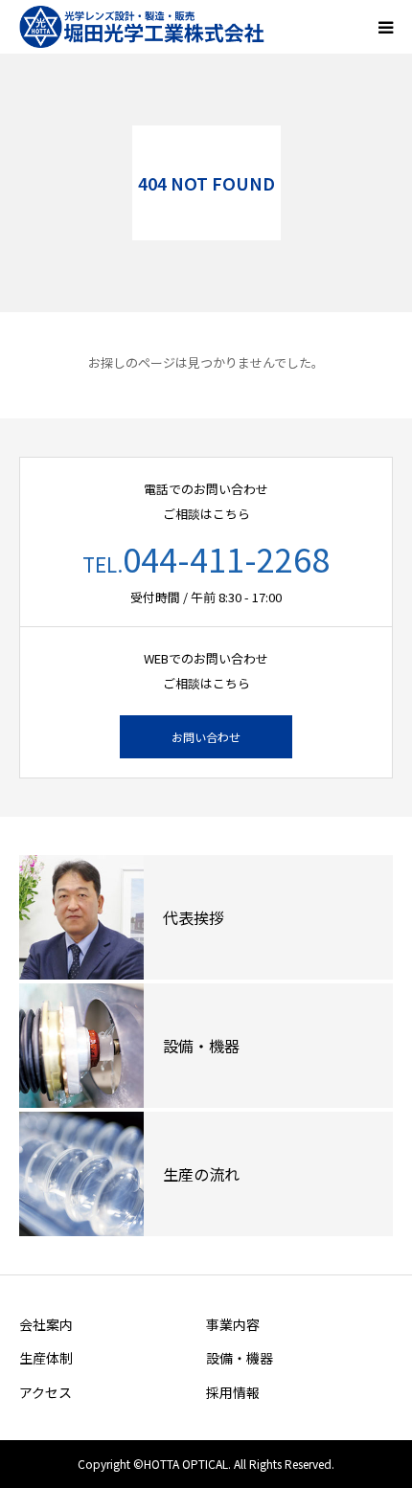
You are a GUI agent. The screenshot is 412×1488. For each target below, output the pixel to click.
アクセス (45, 1392)
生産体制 (46, 1357)
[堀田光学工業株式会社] (148, 27)
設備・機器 (239, 1357)
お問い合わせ (206, 737)
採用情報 (233, 1392)
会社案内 (46, 1324)
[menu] (385, 27)
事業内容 (233, 1324)
